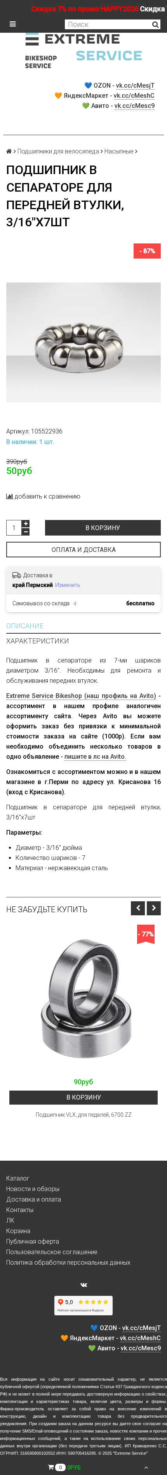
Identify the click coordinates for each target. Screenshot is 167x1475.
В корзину (102, 528)
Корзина (18, 1231)
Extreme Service (130, 1453)
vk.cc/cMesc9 (135, 105)
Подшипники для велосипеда (58, 151)
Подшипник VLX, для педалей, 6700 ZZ (84, 1115)
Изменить (67, 585)
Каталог (18, 1178)
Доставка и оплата (33, 1199)
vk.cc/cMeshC (134, 95)
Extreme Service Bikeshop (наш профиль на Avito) (81, 696)
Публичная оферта (32, 1241)
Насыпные (119, 151)
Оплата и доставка (84, 549)
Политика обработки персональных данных (68, 1262)
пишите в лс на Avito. (95, 756)
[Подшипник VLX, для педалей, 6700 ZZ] (83, 999)
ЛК (10, 1220)
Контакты (19, 1210)
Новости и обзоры (32, 1189)
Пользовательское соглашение (51, 1252)
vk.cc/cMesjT (135, 85)
